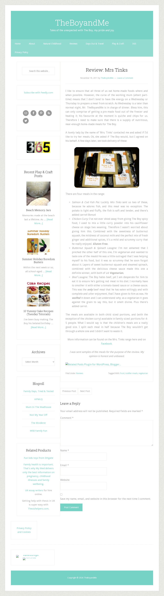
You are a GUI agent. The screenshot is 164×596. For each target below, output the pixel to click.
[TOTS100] (29, 557)
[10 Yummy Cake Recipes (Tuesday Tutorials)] (38, 307)
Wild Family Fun (38, 430)
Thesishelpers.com (38, 508)
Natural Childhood (52, 43)
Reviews (73, 43)
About (32, 43)
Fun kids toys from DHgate (38, 458)
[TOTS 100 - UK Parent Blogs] (29, 554)
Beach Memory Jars (38, 210)
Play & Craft (118, 43)
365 (134, 43)
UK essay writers (34, 490)
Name (64, 450)
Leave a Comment (125, 78)
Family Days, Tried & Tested (38, 391)
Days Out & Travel (95, 43)
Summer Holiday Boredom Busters (38, 260)
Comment (67, 417)
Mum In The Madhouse (38, 407)
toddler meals (131, 373)
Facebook (106, 343)
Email (64, 465)
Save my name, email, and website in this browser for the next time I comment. (105, 498)
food (122, 373)
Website (65, 479)
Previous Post (69, 391)
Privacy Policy (21, 52)
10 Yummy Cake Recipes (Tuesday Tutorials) (38, 312)
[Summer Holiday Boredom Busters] (38, 255)
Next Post (85, 391)
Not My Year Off (38, 414)
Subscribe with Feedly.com (38, 92)
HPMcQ (38, 399)
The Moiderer (38, 422)
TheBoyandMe (82, 22)
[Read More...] (38, 327)
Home (17, 43)
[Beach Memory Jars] (38, 206)
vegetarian (143, 373)
